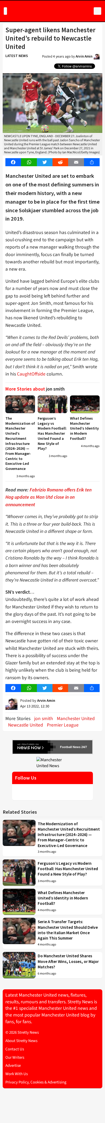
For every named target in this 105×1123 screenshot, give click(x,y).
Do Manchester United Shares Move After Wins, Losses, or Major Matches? (68, 961)
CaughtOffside (31, 374)
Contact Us (14, 1049)
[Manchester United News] (52, 763)
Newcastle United (25, 725)
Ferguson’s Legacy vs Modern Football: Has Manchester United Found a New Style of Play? (52, 433)
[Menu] (5, 11)
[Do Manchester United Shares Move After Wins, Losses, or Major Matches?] (19, 965)
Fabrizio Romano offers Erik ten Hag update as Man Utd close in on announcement (48, 497)
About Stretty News (21, 1041)
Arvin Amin (84, 56)
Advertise (13, 1065)
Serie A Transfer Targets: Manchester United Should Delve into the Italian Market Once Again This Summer (68, 930)
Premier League (63, 725)
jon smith (43, 718)
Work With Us (16, 1074)
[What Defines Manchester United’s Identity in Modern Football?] (85, 404)
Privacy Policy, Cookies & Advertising (35, 1082)
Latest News (16, 56)
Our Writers (14, 1057)
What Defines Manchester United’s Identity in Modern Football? (84, 428)
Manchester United (76, 718)
